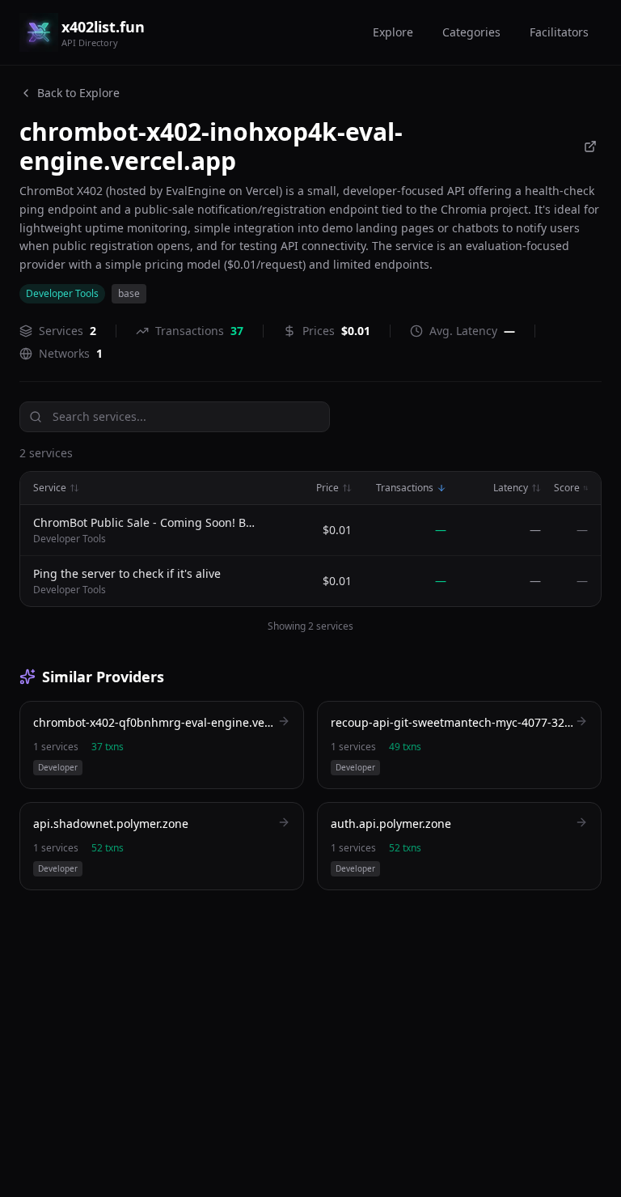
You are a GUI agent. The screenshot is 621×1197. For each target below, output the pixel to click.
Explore (393, 32)
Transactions (404, 488)
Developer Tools (62, 293)
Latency (510, 488)
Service (49, 488)
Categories (471, 32)
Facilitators (559, 32)
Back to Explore (78, 92)
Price (327, 488)
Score (567, 488)
